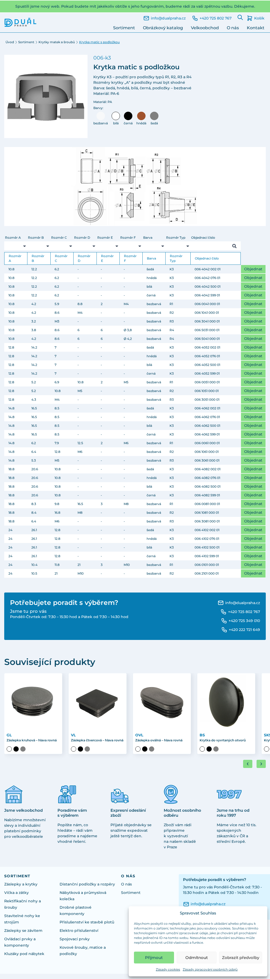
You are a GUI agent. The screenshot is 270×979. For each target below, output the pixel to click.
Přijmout (154, 957)
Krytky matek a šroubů (56, 42)
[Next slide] (261, 764)
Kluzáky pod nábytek (24, 953)
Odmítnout (196, 957)
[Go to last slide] (247, 764)
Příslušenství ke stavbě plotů (87, 922)
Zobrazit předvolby (240, 957)
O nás (233, 27)
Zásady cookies (168, 969)
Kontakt (255, 27)
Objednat (253, 269)
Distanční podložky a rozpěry (87, 884)
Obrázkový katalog (163, 27)
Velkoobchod (205, 27)
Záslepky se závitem (23, 930)
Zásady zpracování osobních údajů (210, 969)
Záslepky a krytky (20, 884)
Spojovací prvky (75, 939)
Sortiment (124, 27)
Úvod (10, 42)
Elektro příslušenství (79, 930)
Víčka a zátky (16, 892)
